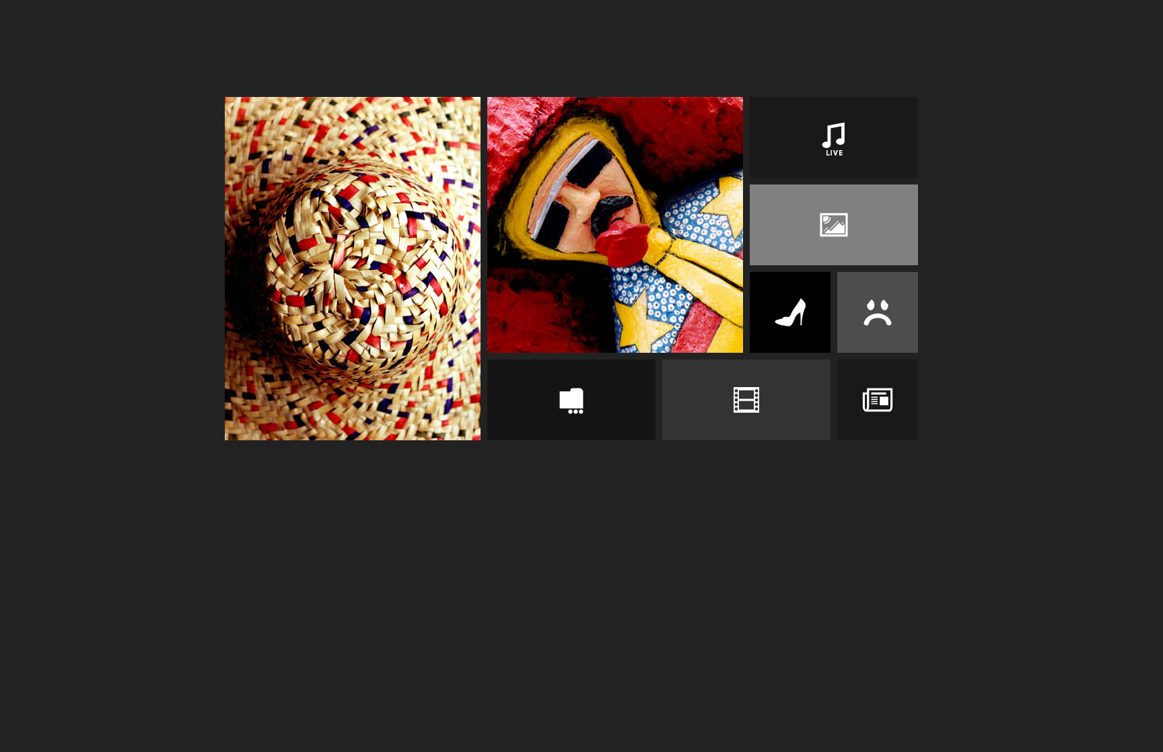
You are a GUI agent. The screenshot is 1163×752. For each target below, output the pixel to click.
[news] (877, 400)
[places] (834, 224)
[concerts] (834, 137)
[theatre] (877, 312)
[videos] (746, 400)
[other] (571, 400)
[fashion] (790, 312)
